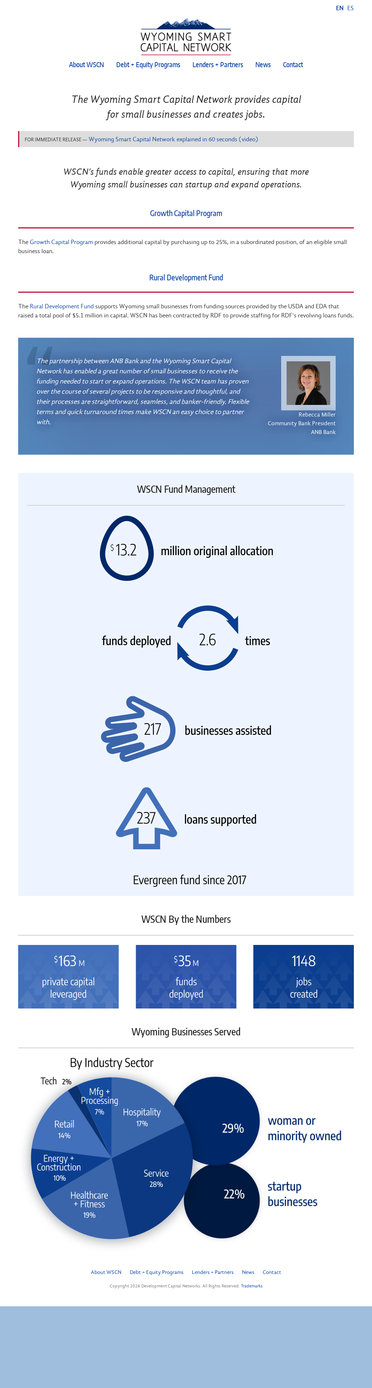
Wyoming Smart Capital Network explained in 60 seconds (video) (173, 139)
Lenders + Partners (218, 65)
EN (340, 8)
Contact (293, 65)
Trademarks (252, 1285)
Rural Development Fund (186, 278)
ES (350, 8)
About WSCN (86, 65)
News (263, 65)
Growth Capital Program (186, 214)
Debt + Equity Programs (148, 65)
